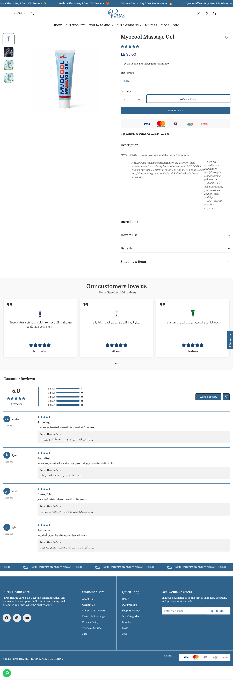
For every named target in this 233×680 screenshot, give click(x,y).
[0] (214, 13)
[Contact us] (7, 673)
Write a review (208, 396)
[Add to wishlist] (226, 37)
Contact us (88, 604)
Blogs (165, 25)
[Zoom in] (105, 40)
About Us (87, 599)
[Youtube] (27, 618)
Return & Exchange (93, 616)
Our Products (75, 25)
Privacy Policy (90, 622)
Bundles (151, 25)
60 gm (127, 82)
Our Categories (128, 25)
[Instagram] (17, 618)
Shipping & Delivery (93, 610)
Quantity (126, 91)
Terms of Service (92, 628)
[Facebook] (7, 618)
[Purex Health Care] (116, 13)
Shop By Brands (99, 25)
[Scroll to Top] (226, 661)
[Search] (32, 13)
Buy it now (175, 110)
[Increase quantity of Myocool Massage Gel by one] (139, 99)
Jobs (176, 25)
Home (58, 25)
